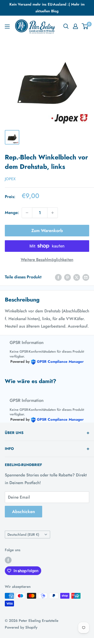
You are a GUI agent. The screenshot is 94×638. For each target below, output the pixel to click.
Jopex (10, 179)
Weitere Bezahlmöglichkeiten (47, 259)
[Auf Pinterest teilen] (67, 277)
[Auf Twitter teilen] (76, 277)
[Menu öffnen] (7, 26)
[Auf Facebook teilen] (58, 277)
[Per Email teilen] (85, 277)
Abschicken (23, 511)
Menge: (12, 212)
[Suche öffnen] (66, 26)
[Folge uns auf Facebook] (8, 559)
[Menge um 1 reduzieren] (27, 213)
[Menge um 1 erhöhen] (52, 213)
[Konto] (75, 26)
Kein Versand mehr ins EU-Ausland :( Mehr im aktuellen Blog (47, 8)
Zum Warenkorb (47, 230)
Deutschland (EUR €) (23, 534)
